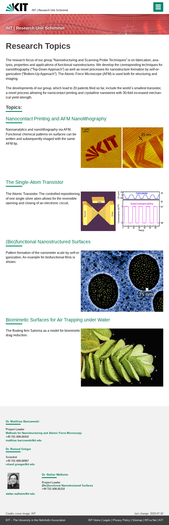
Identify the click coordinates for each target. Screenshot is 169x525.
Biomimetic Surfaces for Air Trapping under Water (58, 319)
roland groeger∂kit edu (20, 464)
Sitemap (137, 520)
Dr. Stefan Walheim (55, 474)
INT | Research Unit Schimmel (50, 10)
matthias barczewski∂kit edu (24, 440)
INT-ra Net (150, 520)
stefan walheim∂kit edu (20, 493)
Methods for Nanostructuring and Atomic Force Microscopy (44, 433)
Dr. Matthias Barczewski (22, 421)
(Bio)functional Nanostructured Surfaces (48, 241)
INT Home (94, 520)
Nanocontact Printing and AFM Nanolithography (56, 118)
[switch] (148, 7)
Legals (106, 520)
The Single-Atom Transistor (34, 182)
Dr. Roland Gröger (18, 449)
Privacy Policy (121, 520)
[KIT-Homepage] (17, 6)
